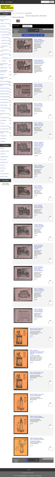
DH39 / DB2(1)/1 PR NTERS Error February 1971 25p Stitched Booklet (39, 61)
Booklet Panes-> (5, 67)
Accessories (5, 26)
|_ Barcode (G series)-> (5, 41)
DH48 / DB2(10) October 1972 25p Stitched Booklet (39, 226)
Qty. (41, 35)
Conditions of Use (4, 162)
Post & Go (5, 123)
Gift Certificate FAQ (4, 173)
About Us (2, 148)
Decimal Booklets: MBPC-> (5, 64)
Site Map (2, 170)
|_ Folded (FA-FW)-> (5, 38)
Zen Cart (32, 475)
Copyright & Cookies (4, 151)
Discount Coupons (4, 176)
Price (35, 35)
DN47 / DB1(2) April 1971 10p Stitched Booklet (36, 373)
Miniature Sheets (5, 105)
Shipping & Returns (4, 156)
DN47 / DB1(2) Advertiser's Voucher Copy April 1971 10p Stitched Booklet (37, 352)
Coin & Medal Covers (5, 118)
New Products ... (3, 138)
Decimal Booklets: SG (19, 13)
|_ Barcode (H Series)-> (5, 44)
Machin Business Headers (5, 78)
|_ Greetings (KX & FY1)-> (5, 51)
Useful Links (3, 153)
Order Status (3, 168)
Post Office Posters (5, 128)
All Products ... (3, 141)
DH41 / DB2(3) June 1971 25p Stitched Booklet (38, 105)
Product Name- (27, 35)
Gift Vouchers (5, 16)
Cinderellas (5, 110)
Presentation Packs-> (5, 100)
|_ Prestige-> (5, 60)
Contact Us (2, 165)
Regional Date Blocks (5, 94)
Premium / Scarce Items (5, 24)
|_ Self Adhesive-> (5, 58)
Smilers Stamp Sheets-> (5, 108)
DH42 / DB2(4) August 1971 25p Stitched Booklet (38, 124)
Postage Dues (5, 135)
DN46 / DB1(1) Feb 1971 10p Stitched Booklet (36, 329)
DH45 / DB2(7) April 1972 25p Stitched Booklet (38, 187)
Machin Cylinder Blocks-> (5, 82)
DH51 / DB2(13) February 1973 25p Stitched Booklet (39, 290)
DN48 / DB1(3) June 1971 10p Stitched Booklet (37, 395)
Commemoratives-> (5, 102)
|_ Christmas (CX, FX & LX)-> (5, 55)
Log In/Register (8, 2)
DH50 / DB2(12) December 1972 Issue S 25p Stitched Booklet (38, 268)
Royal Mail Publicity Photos (5, 132)
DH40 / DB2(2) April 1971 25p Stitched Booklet (38, 85)
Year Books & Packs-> (5, 126)
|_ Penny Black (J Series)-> (5, 47)
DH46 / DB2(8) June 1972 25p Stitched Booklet (38, 206)
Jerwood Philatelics (23, 475)
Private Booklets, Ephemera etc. (5, 71)
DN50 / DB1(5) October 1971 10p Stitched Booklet (37, 438)
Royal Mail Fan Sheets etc (5, 114)
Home (2, 2)
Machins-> (5, 74)
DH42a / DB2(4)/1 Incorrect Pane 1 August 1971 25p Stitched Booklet (39, 144)
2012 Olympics (5, 120)
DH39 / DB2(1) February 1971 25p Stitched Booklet (39, 41)
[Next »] (36, 30)
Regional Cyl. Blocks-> (5, 91)
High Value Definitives (5, 88)
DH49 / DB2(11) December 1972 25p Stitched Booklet (38, 246)
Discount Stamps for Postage (5, 20)
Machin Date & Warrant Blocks (5, 85)
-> (5, 32)
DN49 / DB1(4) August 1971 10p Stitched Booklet (37, 417)
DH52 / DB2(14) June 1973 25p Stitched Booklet (38, 310)
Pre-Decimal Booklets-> (5, 29)
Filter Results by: (16, 25)
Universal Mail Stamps (5, 97)
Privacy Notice (3, 159)
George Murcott (38, 475)
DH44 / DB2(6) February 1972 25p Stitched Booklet (39, 166)
